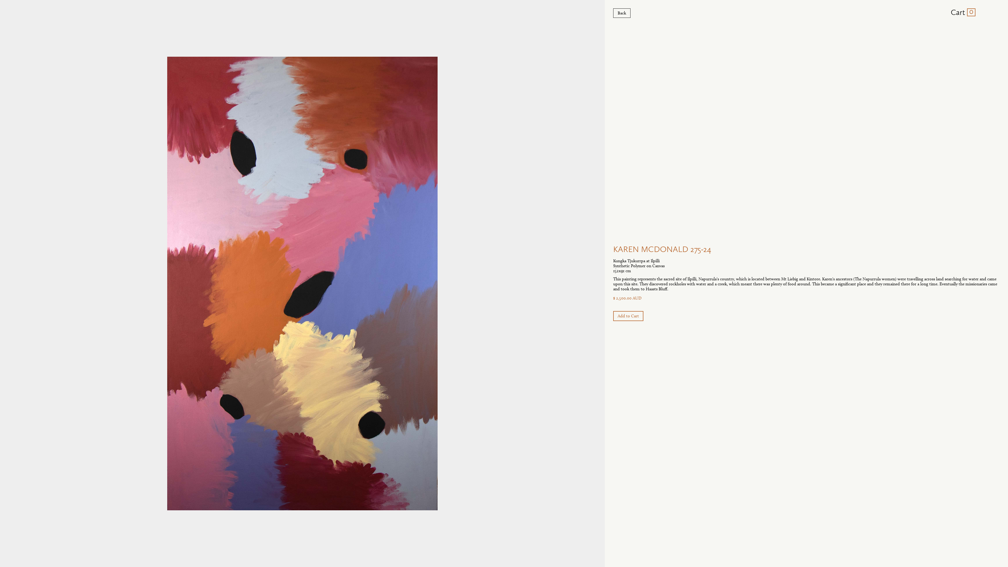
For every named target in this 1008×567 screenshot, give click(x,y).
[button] (961, 12)
